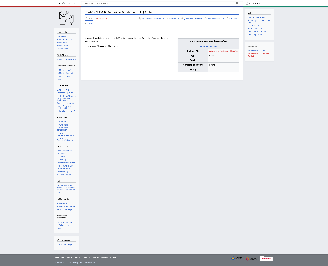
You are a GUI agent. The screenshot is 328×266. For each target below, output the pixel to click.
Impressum (89, 262)
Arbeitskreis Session (256, 50)
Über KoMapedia (74, 262)
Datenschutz (59, 262)
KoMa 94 (89, 23)
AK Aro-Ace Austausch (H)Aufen (223, 51)
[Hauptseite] (66, 17)
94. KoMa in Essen (208, 46)
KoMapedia (66, 3)
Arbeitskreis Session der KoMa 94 (258, 55)
